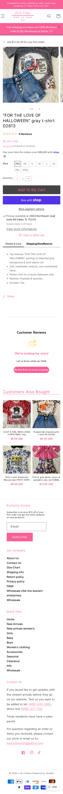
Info (9, 665)
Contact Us (14, 563)
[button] (49, 16)
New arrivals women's (21, 628)
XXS (17, 163)
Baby (10, 638)
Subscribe (19, 537)
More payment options (31, 209)
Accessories (15, 652)
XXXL (25, 169)
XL (54, 163)
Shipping (7, 146)
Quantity (8, 177)
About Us (13, 558)
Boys (10, 642)
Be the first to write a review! (31, 369)
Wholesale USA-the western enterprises (25, 593)
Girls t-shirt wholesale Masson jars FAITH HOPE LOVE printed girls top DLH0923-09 (17, 478)
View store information (21, 229)
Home (10, 619)
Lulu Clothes (25, 773)
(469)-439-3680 (40, 704)
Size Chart (13, 567)
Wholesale (13, 600)
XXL (17, 169)
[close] (59, 27)
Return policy (15, 577)
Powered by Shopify (43, 773)
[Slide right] (39, 109)
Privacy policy (16, 581)
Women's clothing (18, 647)
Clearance (13, 661)
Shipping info (15, 572)
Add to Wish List (33, 235)
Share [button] (10, 296)
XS (24, 163)
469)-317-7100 (32, 709)
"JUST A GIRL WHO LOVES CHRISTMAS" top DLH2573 (16, 433)
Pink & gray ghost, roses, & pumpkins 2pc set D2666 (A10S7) (46, 478)
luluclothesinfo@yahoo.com (25, 743)
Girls (10, 633)
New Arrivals (15, 624)
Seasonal (12, 656)
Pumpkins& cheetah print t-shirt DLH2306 (46, 433)
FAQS (10, 586)
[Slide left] (23, 109)
